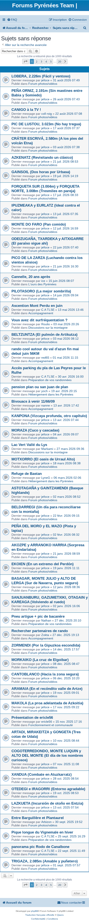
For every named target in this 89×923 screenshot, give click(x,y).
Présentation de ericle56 (32, 717)
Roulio (45, 324)
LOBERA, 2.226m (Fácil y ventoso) (40, 76)
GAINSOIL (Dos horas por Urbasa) (40, 172)
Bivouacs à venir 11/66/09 (33, 401)
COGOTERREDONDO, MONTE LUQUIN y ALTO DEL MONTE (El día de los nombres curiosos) (47, 755)
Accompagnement (40, 313)
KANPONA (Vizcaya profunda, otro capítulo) (49, 416)
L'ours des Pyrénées (42, 284)
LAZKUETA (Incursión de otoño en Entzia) (47, 803)
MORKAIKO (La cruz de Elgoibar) (40, 660)
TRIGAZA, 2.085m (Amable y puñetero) (44, 861)
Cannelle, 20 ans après (30, 277)
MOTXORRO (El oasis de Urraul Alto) (43, 459)
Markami (47, 449)
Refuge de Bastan (26, 473)
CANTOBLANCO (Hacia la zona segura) (45, 674)
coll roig (46, 113)
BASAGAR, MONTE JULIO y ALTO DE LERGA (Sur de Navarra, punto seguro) (44, 580)
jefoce (45, 80)
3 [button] (41, 61)
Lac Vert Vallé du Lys (29, 445)
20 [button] (59, 61)
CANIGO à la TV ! (26, 109)
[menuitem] (12, 19)
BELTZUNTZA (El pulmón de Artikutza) (44, 334)
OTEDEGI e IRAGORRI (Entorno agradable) (48, 789)
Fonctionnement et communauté (50, 725)
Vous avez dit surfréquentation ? (39, 320)
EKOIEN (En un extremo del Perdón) (42, 564)
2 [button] (36, 61)
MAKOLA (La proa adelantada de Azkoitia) (47, 703)
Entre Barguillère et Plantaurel (37, 818)
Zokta (45, 635)
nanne (45, 405)
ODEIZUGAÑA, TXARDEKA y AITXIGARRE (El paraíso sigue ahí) (47, 241)
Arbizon (46, 822)
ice (43, 281)
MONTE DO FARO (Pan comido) (38, 224)
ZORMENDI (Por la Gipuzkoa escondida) (45, 645)
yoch (44, 391)
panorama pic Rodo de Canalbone (40, 847)
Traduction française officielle (39, 915)
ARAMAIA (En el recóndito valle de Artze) (47, 688)
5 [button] (51, 61)
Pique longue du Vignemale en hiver (42, 832)
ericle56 (46, 721)
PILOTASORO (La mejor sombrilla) (41, 291)
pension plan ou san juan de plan (39, 387)
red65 (45, 357)
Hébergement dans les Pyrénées (50, 394)
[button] (25, 61)
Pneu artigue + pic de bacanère (38, 616)
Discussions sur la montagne (48, 327)
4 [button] (46, 61)
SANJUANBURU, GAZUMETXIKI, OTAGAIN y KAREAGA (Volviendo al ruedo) (49, 599)
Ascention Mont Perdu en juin (36, 305)
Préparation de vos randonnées (50, 380)
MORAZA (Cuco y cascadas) (35, 430)
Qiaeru (60, 915)
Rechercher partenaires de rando (39, 631)
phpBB (34, 911)
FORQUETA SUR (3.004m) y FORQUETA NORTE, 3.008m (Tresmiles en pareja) (45, 188)
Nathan (46, 620)
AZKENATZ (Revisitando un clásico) (42, 157)
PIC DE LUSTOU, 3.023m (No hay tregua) (46, 124)
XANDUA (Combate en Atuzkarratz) (41, 774)
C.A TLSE (47, 309)
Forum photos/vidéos (42, 83)
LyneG (45, 477)
